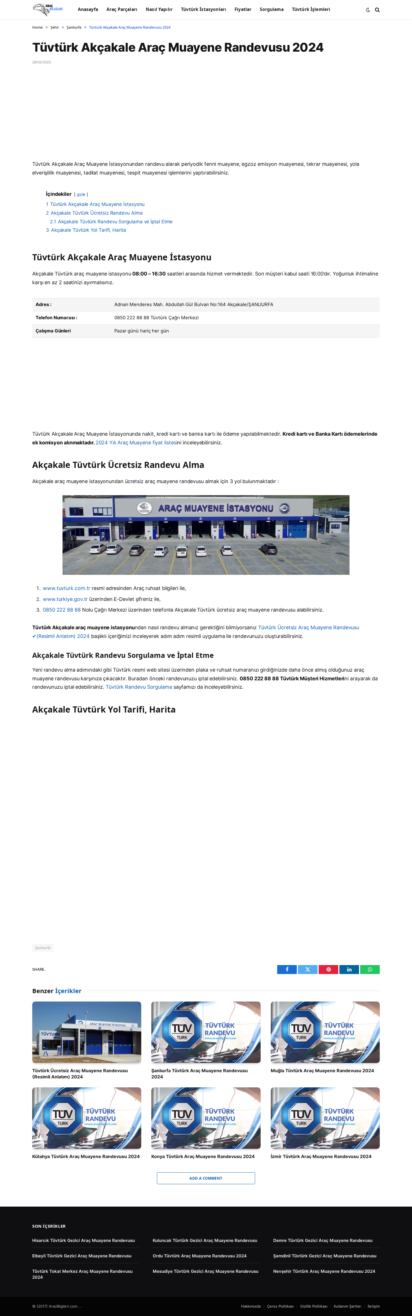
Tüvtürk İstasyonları (203, 9)
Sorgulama (271, 9)
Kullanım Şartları (347, 1306)
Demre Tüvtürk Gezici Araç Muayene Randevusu (322, 1240)
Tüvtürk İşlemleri (311, 9)
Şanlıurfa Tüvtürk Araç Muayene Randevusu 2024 (199, 1074)
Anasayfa (88, 9)
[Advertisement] (200, 118)
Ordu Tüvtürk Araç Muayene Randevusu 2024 (200, 1255)
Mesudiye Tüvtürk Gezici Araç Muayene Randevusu (205, 1271)
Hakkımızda (251, 1306)
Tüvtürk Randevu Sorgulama (139, 687)
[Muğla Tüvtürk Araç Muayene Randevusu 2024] (325, 1032)
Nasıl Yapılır (159, 9)
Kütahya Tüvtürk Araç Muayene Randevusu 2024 (86, 1156)
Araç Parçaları (122, 9)
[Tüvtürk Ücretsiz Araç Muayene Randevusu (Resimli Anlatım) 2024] (86, 1032)
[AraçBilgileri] (48, 10)
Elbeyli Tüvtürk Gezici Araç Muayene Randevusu (81, 1255)
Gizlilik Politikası (313, 1306)
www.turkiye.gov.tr (65, 599)
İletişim (374, 1306)
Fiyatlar (243, 9)
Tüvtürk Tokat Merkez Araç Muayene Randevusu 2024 (82, 1274)
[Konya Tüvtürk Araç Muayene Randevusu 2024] (205, 1118)
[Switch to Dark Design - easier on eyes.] (368, 10)
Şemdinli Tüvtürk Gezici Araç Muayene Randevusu (324, 1255)
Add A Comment (205, 1178)
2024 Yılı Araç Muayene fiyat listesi (136, 442)
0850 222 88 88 (62, 610)
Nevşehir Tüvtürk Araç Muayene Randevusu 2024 (324, 1271)
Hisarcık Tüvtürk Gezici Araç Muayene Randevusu (83, 1240)
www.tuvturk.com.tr (66, 588)
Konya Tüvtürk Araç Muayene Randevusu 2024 (203, 1156)
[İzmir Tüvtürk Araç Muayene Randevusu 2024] (325, 1118)
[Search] (377, 9)
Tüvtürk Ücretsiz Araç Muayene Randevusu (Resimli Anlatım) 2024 (80, 1074)
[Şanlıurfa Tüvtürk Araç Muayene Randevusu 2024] (205, 1032)
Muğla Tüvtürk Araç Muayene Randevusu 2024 (322, 1070)
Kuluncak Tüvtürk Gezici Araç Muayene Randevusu (205, 1240)
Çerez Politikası (280, 1306)
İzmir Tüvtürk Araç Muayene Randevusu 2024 (321, 1156)
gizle (81, 194)
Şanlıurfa (43, 947)
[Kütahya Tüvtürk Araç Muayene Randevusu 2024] (86, 1118)
